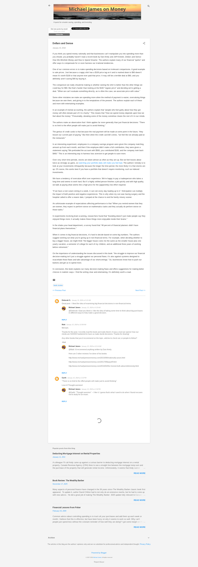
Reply (64, 320)
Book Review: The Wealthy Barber (68, 480)
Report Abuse (99, 562)
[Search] (148, 6)
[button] (144, 43)
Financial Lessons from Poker (67, 507)
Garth (64, 378)
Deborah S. (66, 300)
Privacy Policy (145, 544)
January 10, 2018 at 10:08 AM (76, 324)
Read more (139, 473)
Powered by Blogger (99, 553)
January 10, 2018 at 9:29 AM (90, 307)
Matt (63, 324)
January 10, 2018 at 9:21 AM (81, 300)
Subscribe (59, 34)
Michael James (74, 307)
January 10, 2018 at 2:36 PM (90, 389)
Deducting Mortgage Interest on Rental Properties (76, 453)
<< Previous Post (59, 290)
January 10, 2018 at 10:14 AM (91, 346)
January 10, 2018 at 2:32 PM (76, 378)
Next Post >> (140, 290)
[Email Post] (54, 281)
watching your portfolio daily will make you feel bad (100, 163)
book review (58, 285)
